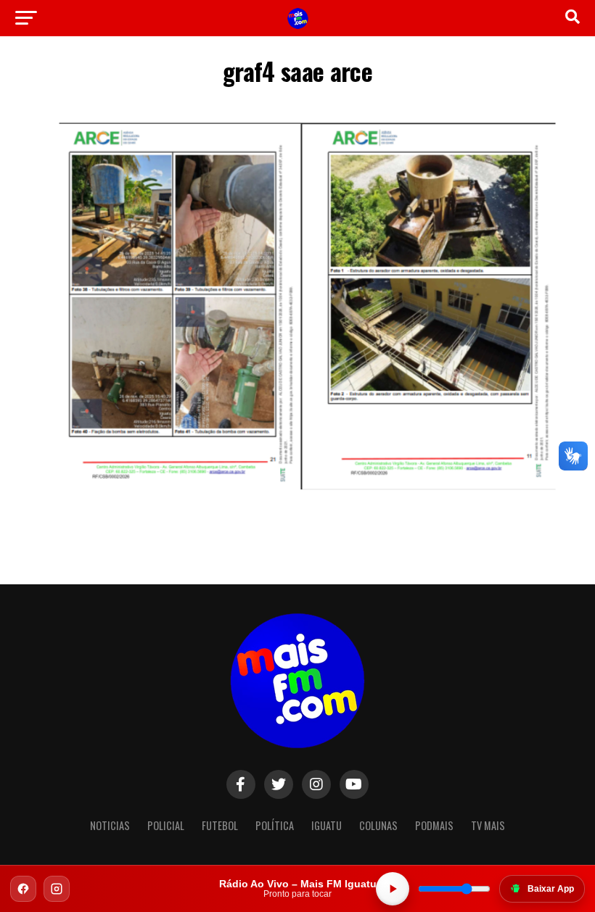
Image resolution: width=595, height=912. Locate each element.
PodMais (434, 825)
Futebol (220, 825)
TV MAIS (488, 825)
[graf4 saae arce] (297, 502)
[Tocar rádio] (392, 888)
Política (274, 825)
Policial (165, 825)
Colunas (378, 825)
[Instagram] (57, 889)
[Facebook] (23, 889)
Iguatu (326, 825)
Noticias (110, 825)
